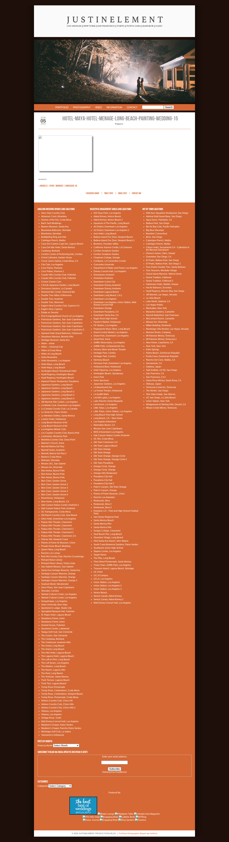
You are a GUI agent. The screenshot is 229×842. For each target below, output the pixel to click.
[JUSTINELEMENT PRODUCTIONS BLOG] (114, 39)
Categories (43, 786)
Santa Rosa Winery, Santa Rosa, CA (163, 380)
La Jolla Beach (153, 298)
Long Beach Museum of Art (54, 422)
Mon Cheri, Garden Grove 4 (54, 491)
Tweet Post (108, 193)
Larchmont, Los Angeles (105, 404)
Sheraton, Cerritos (50, 591)
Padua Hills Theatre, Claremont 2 (57, 529)
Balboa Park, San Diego (157, 223)
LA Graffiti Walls (101, 394)
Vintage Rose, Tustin (51, 718)
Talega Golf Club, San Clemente (56, 632)
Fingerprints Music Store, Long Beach (112, 329)
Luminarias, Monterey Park (54, 436)
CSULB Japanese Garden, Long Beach (60, 285)
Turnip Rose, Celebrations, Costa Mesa (60, 690)
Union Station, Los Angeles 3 (108, 589)
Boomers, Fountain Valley (106, 244)
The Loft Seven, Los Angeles (55, 663)
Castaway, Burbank (50, 251)
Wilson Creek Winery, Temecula (161, 408)
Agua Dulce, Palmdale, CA (159, 220)
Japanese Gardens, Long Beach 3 (57, 395)
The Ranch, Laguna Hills (53, 670)
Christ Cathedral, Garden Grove (56, 257)
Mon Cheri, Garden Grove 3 (54, 488)
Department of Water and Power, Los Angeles (116, 268)
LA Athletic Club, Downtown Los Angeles (60, 405)
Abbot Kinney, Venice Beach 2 (108, 220)
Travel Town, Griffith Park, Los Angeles (112, 565)
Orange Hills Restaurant (105, 473)
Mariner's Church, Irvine (52, 443)
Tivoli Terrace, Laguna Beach (55, 680)
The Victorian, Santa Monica (55, 676)
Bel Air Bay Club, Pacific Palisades (162, 226)
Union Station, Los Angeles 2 (108, 585)
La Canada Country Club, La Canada (59, 408)
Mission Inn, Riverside (52, 467)
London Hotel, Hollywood (53, 419)
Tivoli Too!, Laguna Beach (53, 683)
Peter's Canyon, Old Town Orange (110, 487)
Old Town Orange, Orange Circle (109, 456)
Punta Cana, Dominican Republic (162, 356)
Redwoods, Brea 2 (103, 504)
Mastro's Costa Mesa (51, 457)
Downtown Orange (103, 308)
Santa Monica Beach (104, 520)
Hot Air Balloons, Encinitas (159, 287)
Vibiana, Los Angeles (51, 711)
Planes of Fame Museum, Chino (109, 493)
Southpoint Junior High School (108, 548)
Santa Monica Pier (102, 524)
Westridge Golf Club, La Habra (56, 731)
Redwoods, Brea (102, 500)
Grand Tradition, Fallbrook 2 (159, 281)
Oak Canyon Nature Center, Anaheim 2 (60, 505)
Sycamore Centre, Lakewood (55, 628)
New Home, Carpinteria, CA (159, 342)
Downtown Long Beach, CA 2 (108, 295)
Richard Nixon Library (51, 560)
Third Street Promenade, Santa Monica (112, 561)
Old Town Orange (102, 449)
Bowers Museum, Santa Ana (55, 226)
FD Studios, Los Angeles (105, 325)
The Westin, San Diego (157, 390)
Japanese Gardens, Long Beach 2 (57, 391)
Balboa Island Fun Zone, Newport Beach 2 (114, 240)
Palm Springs (152, 349)
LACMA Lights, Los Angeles (107, 397)
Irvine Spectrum (101, 380)
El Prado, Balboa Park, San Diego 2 (163, 263)
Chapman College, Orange (107, 257)
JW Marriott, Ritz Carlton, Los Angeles (59, 402)
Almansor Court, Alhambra (54, 216)
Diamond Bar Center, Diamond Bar (58, 292)
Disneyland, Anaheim (104, 275)
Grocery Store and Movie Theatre (110, 349)
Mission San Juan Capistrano (108, 428)
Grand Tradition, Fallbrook (158, 277)
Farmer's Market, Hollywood (107, 322)
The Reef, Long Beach (52, 673)
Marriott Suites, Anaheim (53, 450)
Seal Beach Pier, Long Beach (108, 534)
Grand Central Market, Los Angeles (111, 332)
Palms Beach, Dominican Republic (163, 353)
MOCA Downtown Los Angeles (108, 432)
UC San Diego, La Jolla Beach (161, 397)
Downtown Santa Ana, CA (106, 315)
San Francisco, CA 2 (156, 377)
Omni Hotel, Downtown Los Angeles (58, 519)
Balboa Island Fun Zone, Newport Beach (113, 237)
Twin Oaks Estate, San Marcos (160, 394)
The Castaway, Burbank (52, 639)
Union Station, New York (158, 401)
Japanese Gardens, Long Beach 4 (57, 398)
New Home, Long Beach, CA (55, 501)
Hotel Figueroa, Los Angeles (107, 370)
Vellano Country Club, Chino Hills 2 (58, 707)
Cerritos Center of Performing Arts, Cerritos (61, 254)
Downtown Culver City (104, 281)
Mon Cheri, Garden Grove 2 (54, 484)
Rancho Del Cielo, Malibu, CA (160, 360)
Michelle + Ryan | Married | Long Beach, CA (57, 185)
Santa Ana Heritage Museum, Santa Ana (60, 570)
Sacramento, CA (154, 363)
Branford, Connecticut (156, 233)
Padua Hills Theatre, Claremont (56, 522)
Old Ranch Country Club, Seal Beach (59, 515)
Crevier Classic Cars (51, 281)
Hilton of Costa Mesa (51, 350)
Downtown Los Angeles (105, 299)
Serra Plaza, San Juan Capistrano (57, 587)
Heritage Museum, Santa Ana (55, 340)
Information (114, 107)
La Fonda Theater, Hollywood (108, 390)
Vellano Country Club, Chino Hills (57, 704)
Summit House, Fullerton (53, 625)
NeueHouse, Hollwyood (52, 498)
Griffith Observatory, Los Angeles (109, 342)
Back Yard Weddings (51, 223)
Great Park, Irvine (102, 339)
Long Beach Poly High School (108, 415)
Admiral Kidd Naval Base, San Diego (164, 216)
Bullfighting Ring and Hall (53, 237)
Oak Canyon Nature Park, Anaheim (58, 508)
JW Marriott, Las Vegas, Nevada (161, 294)
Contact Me (136, 193)
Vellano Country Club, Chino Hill (57, 700)
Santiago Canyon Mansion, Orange (58, 573)
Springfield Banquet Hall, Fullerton (58, 611)
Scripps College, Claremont (107, 530)
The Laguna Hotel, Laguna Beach (57, 656)
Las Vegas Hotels (154, 305)
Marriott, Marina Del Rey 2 (54, 453)
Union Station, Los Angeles (107, 582)
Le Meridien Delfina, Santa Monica (58, 415)
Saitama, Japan (153, 366)
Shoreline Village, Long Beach (108, 537)
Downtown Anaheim (103, 278)
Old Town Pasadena (103, 463)
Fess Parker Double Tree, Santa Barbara (166, 267)
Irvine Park (99, 377)
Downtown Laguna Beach (106, 292)
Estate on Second (49, 312)
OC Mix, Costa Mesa (103, 439)
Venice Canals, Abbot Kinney (108, 596)
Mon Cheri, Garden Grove (53, 481)
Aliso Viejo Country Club (53, 213)
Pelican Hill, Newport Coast (54, 539)
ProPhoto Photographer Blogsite (133, 833)
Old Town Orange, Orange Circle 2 (110, 459)
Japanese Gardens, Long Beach (57, 385)
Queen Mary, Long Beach (53, 549)
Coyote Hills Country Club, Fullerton (58, 275)
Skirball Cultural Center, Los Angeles (59, 594)
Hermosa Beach (101, 360)
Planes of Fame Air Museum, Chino (58, 542)
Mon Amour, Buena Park (53, 470)
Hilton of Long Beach (51, 354)
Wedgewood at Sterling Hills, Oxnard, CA (166, 404)
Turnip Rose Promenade (53, 687)
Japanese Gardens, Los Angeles (109, 384)
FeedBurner (121, 772)
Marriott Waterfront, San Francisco (162, 315)
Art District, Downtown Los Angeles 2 (111, 230)
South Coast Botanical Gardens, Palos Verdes (116, 544)
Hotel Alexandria (49, 357)
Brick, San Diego (154, 237)
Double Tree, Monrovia (52, 302)
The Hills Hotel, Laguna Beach (56, 652)
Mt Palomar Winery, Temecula (160, 336)
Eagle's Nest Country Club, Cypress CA (60, 305)
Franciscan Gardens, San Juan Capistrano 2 (62, 329)
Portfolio (61, 107)
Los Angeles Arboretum (105, 421)
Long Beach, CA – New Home (108, 418)
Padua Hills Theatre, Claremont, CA (58, 536)
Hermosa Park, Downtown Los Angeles (112, 363)
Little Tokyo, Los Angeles (106, 408)
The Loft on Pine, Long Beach (55, 659)
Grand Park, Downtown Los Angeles (111, 336)
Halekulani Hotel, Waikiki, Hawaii (162, 284)
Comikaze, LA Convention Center (110, 261)
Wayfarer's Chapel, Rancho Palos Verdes (61, 728)
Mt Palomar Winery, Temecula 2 (161, 339)
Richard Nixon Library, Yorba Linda (58, 563)
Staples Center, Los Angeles (107, 551)
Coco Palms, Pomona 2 (52, 271)
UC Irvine (98, 572)
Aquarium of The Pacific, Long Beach (112, 223)
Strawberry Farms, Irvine (53, 618)
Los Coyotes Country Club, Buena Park (60, 433)
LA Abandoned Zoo (103, 387)
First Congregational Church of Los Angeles (62, 316)
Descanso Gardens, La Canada (56, 288)
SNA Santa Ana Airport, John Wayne (111, 541)
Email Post (122, 193)
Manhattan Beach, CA (104, 425)
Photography (81, 107)
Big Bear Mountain (155, 230)
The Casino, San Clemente (54, 635)
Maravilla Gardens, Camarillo (160, 312)
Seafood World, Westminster (55, 584)
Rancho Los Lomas (50, 553)
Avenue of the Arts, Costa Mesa (56, 220)
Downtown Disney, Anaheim (107, 285)
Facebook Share (92, 193)
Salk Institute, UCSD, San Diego (161, 370)
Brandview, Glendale (51, 233)
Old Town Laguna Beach (106, 446)
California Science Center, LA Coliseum (113, 247)
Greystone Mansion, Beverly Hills (57, 336)
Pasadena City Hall (103, 476)
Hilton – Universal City (52, 347)
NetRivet (153, 833)
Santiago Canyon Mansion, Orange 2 (59, 580)
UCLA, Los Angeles (103, 579)
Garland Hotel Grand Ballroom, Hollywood (61, 333)
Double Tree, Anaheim (52, 299)
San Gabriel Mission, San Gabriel (57, 566)
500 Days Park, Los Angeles (107, 213)
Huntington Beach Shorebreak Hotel (58, 371)
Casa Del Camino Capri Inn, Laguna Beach (62, 244)
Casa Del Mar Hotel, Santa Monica (58, 247)
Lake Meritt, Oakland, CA (158, 301)
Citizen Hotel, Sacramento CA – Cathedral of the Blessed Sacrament (167, 248)
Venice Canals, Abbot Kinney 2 (108, 599)
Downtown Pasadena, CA (106, 312)
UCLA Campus (101, 575)
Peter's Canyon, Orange (105, 490)
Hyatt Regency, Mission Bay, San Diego (165, 291)
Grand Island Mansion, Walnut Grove (164, 274)
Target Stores (100, 554)
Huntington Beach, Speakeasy (108, 373)
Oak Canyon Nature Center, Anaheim (112, 435)
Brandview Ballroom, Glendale (56, 230)
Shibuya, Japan (153, 384)
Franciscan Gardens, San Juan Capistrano (61, 319)
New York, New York (156, 346)
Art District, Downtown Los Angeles (110, 226)
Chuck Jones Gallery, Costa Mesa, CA (59, 261)
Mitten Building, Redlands (158, 325)
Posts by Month (45, 745)
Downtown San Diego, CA (158, 256)
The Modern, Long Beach (53, 666)
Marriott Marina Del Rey (52, 446)
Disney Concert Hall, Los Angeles (110, 271)
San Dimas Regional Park (106, 517)
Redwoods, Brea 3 (103, 507)
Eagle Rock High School (105, 318)
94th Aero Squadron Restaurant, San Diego (167, 213)
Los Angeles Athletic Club (53, 429)
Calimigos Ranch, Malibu (53, 240)
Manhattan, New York (156, 308)
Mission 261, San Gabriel (53, 463)
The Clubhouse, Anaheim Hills (56, 642)
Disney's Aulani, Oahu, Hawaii (160, 253)
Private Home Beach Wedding (55, 546)
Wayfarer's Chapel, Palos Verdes (57, 725)
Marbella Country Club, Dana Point (58, 439)
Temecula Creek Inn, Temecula (161, 387)
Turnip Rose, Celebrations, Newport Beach (62, 694)
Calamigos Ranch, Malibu (158, 240)
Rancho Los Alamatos (104, 497)
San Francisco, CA (155, 373)
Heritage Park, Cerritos (105, 353)
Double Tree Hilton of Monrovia (56, 295)
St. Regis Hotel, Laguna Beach (56, 615)
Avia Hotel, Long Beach (105, 233)
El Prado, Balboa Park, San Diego (162, 260)
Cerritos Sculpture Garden (106, 251)
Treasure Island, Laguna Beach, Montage (114, 568)
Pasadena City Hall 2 (104, 483)
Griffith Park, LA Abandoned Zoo (109, 346)
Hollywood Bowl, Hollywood (107, 366)
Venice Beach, (101, 592)
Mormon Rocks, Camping (158, 332)
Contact (132, 107)
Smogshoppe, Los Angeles (54, 601)
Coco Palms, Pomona (51, 268)
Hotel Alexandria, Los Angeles (55, 360)
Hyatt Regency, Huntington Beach (57, 374)
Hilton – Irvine (48, 343)
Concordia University (104, 264)
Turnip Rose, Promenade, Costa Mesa (59, 697)
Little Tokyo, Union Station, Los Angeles (113, 411)
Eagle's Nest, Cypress (51, 309)
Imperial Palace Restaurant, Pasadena (60, 381)
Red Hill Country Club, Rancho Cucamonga (62, 556)
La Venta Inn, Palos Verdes (54, 412)
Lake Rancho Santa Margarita (108, 401)
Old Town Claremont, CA (106, 442)
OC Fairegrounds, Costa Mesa (56, 512)
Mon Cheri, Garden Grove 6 (54, 494)
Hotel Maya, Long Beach (53, 364)
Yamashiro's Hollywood (52, 735)
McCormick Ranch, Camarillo (160, 318)
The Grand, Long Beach (52, 646)
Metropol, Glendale (50, 460)
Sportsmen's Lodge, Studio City (56, 608)
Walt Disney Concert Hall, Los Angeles (60, 721)
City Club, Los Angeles (52, 264)
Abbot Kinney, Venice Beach (107, 216)
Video (98, 107)
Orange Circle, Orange (105, 466)
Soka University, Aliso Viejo (54, 604)
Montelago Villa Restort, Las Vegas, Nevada (167, 329)
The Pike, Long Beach (104, 558)
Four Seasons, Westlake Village (161, 270)
